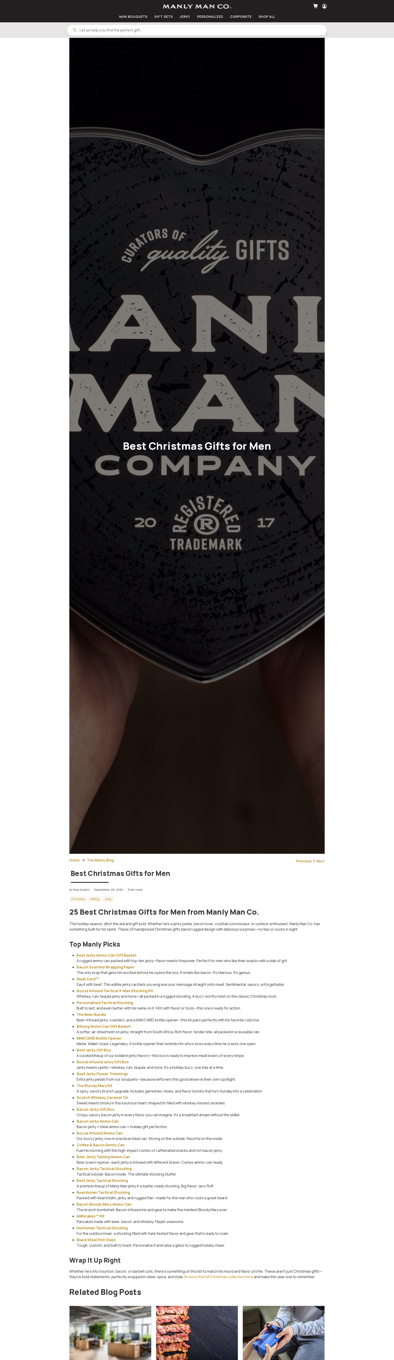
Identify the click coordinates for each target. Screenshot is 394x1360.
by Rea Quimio (79, 890)
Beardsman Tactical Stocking (103, 1192)
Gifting (95, 899)
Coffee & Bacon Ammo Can (101, 1144)
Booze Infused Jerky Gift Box (103, 1061)
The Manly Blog (100, 860)
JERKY (185, 16)
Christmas (78, 899)
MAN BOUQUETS (133, 16)
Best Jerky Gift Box (94, 1050)
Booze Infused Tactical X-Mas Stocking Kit (115, 990)
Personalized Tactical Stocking (105, 1002)
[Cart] (316, 6)
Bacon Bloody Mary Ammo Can (104, 1204)
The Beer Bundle (91, 1014)
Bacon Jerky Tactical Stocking (104, 1168)
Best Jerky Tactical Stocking (102, 1180)
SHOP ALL (267, 16)
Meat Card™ (88, 978)
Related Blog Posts (105, 1292)
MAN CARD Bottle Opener (99, 1038)
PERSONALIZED (210, 16)
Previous (304, 861)
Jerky (108, 899)
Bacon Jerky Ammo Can (98, 1121)
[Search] (74, 30)
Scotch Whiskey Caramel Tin (102, 1097)
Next (320, 861)
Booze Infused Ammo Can (100, 1133)
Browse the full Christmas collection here (218, 1276)
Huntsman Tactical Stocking (102, 1227)
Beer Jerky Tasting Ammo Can (103, 1156)
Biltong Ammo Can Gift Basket (104, 1026)
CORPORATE (241, 16)
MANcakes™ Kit (90, 1216)
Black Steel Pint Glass (96, 1239)
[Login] (324, 6)
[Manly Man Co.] (197, 6)
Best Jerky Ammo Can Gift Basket (107, 955)
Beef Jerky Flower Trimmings (102, 1073)
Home (74, 860)
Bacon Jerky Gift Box (95, 1109)
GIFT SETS (163, 16)
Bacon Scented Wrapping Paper (106, 967)
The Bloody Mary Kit (94, 1085)
